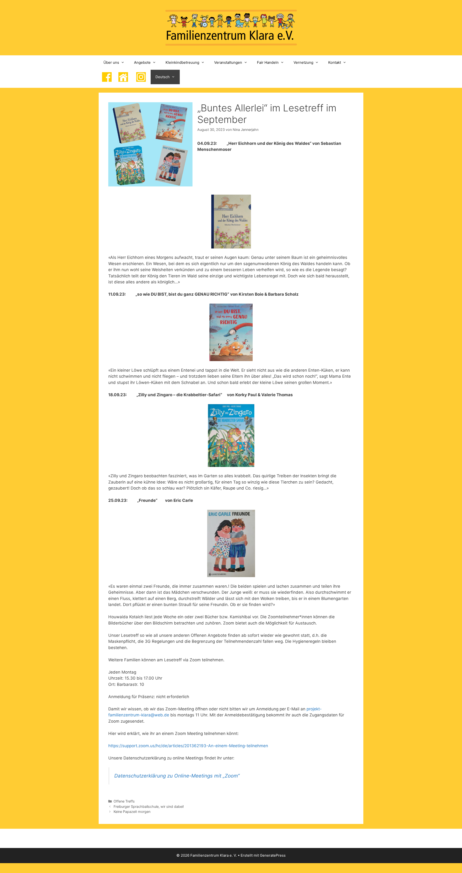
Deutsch (162, 77)
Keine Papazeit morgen (132, 811)
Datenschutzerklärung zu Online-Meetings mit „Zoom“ (177, 776)
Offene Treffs (124, 801)
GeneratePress (273, 855)
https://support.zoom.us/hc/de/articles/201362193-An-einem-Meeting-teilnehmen (188, 745)
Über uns (111, 62)
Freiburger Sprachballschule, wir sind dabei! (149, 806)
